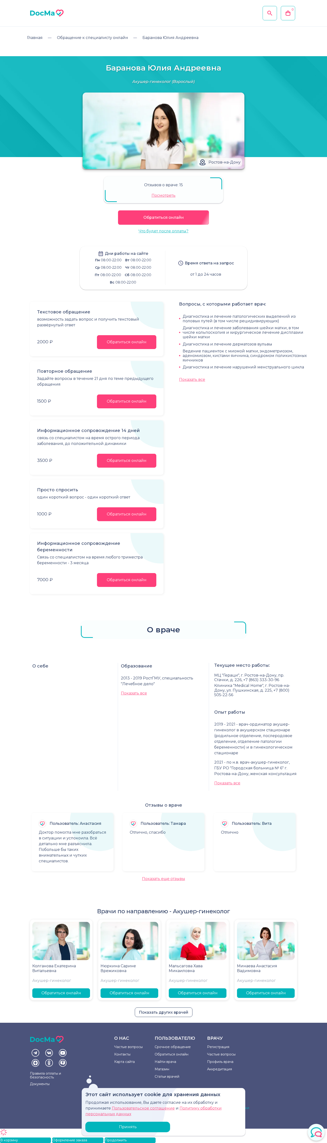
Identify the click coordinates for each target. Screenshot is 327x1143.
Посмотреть (163, 195)
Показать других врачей (163, 1012)
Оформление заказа (69, 1140)
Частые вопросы (128, 1047)
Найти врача (165, 1062)
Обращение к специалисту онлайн (92, 37)
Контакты (122, 1054)
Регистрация (218, 1047)
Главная (35, 37)
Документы (40, 1084)
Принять (128, 1127)
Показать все (192, 379)
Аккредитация (219, 1069)
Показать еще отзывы (163, 878)
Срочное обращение (173, 1047)
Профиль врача (220, 1062)
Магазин (162, 1069)
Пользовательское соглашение (143, 1108)
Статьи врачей (167, 1076)
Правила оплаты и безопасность (45, 1075)
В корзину (9, 1140)
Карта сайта (124, 1062)
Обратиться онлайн (163, 217)
